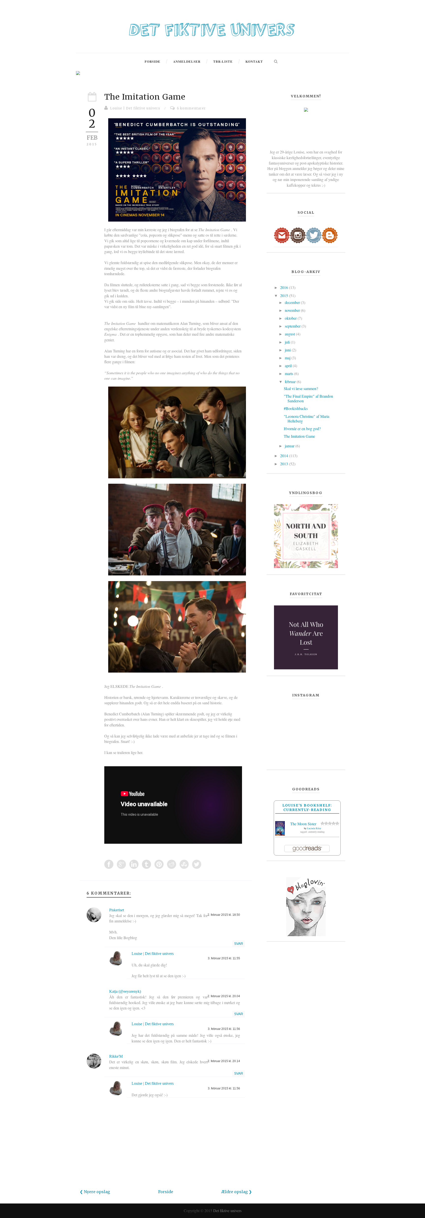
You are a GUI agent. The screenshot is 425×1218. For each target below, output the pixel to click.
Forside (165, 1191)
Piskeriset (116, 910)
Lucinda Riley (314, 828)
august (290, 333)
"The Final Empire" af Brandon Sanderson (308, 398)
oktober (291, 318)
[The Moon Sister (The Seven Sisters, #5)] (280, 827)
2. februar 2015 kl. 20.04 (224, 996)
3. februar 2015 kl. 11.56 (224, 1029)
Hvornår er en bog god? (302, 428)
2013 (284, 463)
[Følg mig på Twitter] (314, 234)
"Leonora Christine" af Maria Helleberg (306, 418)
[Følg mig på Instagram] (298, 234)
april (289, 365)
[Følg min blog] (330, 234)
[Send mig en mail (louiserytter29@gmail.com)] (282, 234)
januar (290, 445)
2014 (284, 455)
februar (291, 381)
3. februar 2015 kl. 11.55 (224, 958)
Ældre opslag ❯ (236, 1191)
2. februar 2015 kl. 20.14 (224, 1061)
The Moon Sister (303, 823)
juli (288, 342)
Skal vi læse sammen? (301, 388)
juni (288, 349)
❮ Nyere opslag (95, 1191)
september (293, 326)
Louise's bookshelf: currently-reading (307, 807)
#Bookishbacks (296, 408)
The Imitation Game (144, 97)
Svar (238, 944)
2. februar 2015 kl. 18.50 (224, 915)
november (293, 310)
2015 (284, 295)
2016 (284, 287)
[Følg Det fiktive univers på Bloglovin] (306, 906)
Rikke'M (116, 1056)
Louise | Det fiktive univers (135, 108)
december (293, 302)
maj (288, 357)
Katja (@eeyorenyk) (125, 991)
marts (289, 373)
